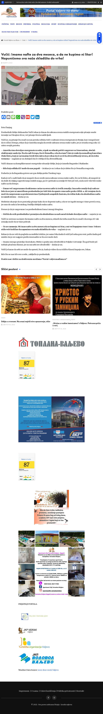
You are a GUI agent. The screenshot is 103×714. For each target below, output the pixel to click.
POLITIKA (36, 24)
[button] (96, 269)
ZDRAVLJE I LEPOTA (85, 24)
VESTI (12, 24)
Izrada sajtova (66, 705)
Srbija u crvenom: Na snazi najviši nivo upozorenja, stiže (25, 322)
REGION (19, 24)
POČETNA (5, 24)
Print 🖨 (97, 123)
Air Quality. (26, 358)
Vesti (3, 318)
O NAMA (34, 32)
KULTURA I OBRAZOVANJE (67, 24)
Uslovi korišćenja (48, 691)
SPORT (53, 24)
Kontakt (80, 691)
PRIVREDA (27, 24)
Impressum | (25, 691)
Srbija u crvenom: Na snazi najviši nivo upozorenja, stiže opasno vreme (39, 2)
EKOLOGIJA (45, 24)
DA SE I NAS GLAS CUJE (10, 32)
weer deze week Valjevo (48, 670)
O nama (35, 691)
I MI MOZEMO (25, 32)
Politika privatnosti (66, 691)
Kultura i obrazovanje (61, 319)
